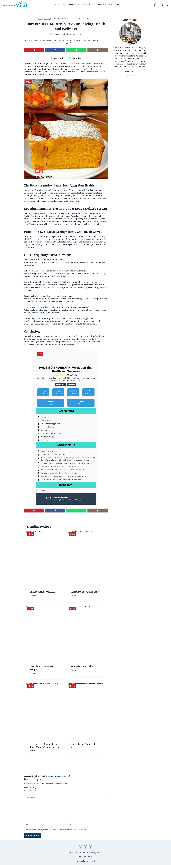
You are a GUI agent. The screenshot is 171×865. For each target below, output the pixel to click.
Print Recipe (76, 58)
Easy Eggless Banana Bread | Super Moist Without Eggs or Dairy (45, 747)
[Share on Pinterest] (34, 50)
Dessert (72, 5)
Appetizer (82, 5)
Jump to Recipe (59, 58)
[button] (56, 375)
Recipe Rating (30, 787)
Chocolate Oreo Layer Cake (85, 592)
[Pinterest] (162, 5)
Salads (92, 5)
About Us (102, 5)
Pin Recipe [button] (71, 384)
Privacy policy (96, 853)
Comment (30, 797)
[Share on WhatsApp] (76, 50)
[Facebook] (154, 5)
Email (70, 824)
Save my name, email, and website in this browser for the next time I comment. (56, 830)
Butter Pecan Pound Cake (84, 744)
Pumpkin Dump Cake (82, 666)
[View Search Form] (167, 5)
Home (54, 5)
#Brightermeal (80, 500)
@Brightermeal (64, 500)
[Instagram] (158, 5)
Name (27, 824)
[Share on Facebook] (55, 50)
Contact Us (114, 5)
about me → (130, 71)
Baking (62, 5)
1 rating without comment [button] (58, 776)
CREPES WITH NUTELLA (42, 592)
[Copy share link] (97, 50)
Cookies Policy (85, 856)
